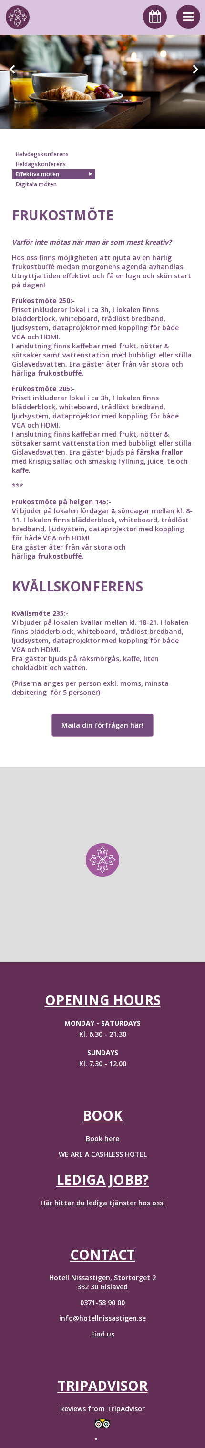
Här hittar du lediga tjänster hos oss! (103, 1202)
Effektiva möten (37, 174)
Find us (102, 1333)
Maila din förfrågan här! (103, 725)
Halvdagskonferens (42, 154)
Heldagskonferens (41, 164)
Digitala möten (36, 184)
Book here (102, 1138)
